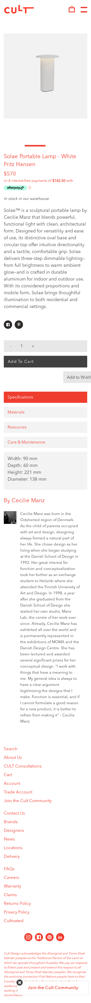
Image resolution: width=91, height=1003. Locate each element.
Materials (16, 412)
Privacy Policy (16, 912)
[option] (45, 76)
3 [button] (56, 145)
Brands (11, 822)
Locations (13, 848)
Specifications (20, 397)
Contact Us (14, 813)
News (9, 839)
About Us (13, 758)
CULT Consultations (23, 766)
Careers (11, 878)
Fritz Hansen (19, 164)
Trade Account (18, 792)
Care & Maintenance (26, 442)
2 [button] (35, 145)
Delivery (12, 856)
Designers (14, 831)
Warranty (12, 886)
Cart (8, 775)
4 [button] (76, 145)
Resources (17, 427)
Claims (10, 895)
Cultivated (14, 921)
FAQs (9, 869)
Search (10, 749)
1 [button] (14, 145)
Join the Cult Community (28, 801)
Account (12, 783)
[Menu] (84, 9)
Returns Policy (17, 904)
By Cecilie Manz (24, 501)
